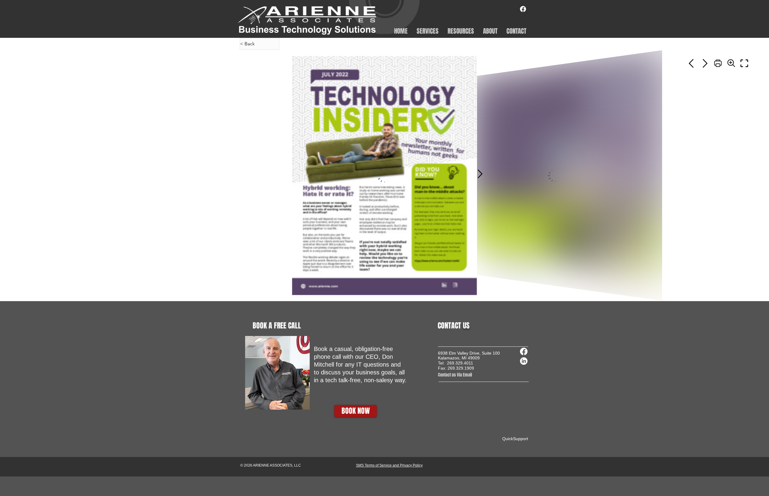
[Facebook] (523, 9)
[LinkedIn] (523, 361)
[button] (427, 31)
